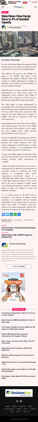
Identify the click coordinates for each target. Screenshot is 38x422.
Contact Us (26, 411)
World (12, 411)
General (30, 406)
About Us (18, 411)
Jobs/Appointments (9, 409)
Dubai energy (29, 220)
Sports (25, 409)
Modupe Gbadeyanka (15, 27)
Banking (8, 406)
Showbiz (19, 409)
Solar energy (6, 222)
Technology (33, 409)
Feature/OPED (22, 406)
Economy (14, 406)
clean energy (18, 220)
